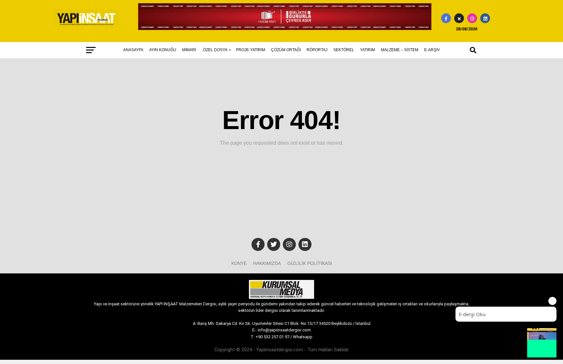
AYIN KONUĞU (162, 50)
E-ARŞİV (432, 50)
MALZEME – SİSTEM (399, 50)
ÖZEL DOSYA (215, 50)
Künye (239, 263)
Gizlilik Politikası (309, 263)
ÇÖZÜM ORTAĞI (286, 50)
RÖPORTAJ (317, 50)
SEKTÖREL (343, 50)
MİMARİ (189, 50)
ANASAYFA (133, 50)
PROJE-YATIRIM (250, 50)
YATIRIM (367, 50)
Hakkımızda (267, 263)
